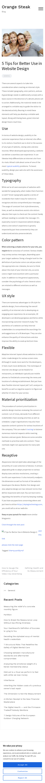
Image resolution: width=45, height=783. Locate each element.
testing (30, 429)
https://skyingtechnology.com (29, 504)
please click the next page (12, 545)
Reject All (22, 778)
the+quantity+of (16, 550)
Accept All (22, 765)
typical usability (13, 166)
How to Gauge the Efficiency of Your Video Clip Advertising (12, 571)
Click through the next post (13, 524)
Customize (23, 771)
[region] (22, 762)
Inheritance (9, 680)
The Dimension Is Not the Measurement (22, 694)
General (7, 76)
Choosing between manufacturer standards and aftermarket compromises (19, 656)
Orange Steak (16, 6)
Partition (8, 615)
